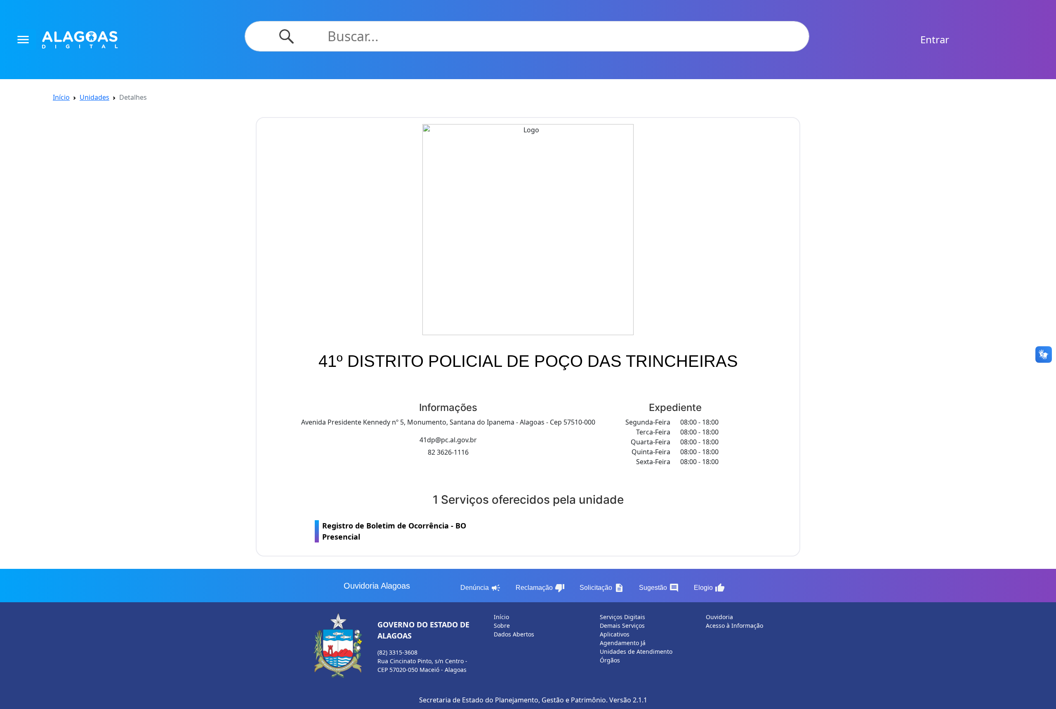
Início (61, 97)
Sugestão (659, 588)
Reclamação (540, 588)
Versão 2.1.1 (628, 699)
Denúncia (480, 588)
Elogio (709, 588)
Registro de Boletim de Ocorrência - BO (394, 531)
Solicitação (602, 588)
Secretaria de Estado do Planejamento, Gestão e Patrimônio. (513, 699)
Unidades (94, 97)
